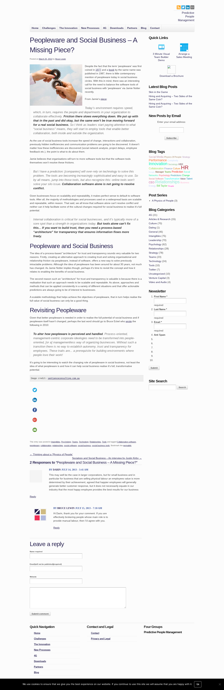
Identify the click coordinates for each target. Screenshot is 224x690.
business (184, 182)
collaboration (46, 445)
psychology (164, 175)
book (111, 69)
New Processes (90, 28)
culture (176, 168)
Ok (197, 684)
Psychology (66, 442)
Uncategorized (157, 273)
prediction (177, 171)
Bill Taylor (162, 185)
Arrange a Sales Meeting (184, 55)
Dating (152, 227)
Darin (57, 469)
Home (35, 28)
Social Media (156, 156)
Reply (33, 496)
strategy (186, 157)
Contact (155, 28)
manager (159, 172)
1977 (98, 69)
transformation (172, 178)
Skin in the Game (158, 92)
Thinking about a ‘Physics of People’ (51, 454)
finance (168, 168)
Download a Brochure (172, 76)
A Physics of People (163, 200)
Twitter (152, 269)
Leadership (155, 240)
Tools (104, 442)
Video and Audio (158, 282)
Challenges (49, 28)
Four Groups (35, 13)
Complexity (172, 160)
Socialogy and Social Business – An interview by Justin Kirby (107, 458)
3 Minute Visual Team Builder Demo (161, 57)
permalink (127, 445)
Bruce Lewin (60, 59)
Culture (153, 223)
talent (189, 178)
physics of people (172, 157)
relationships (57, 445)
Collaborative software (126, 442)
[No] (219, 684)
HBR (180, 164)
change (186, 175)
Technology (84, 442)
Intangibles (55, 442)
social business (84, 445)
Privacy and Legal (100, 639)
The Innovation (68, 28)
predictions (176, 175)
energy (152, 186)
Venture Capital (157, 278)
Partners (132, 28)
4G (104, 28)
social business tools (101, 445)
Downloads (117, 28)
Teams (75, 442)
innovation (158, 163)
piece (104, 99)
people (171, 186)
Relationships (95, 442)
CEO (152, 182)
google (152, 172)
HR (185, 167)
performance (158, 160)
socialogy (173, 164)
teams (168, 172)
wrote (129, 321)
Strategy (153, 252)
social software (70, 445)
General (153, 231)
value (183, 179)
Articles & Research (159, 219)
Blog (143, 28)
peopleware (35, 445)
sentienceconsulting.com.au (64, 378)
